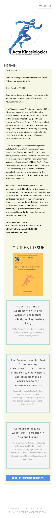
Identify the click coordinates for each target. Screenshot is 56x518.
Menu (47, 6)
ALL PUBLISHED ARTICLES (29, 478)
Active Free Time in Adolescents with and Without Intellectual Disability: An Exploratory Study (28, 315)
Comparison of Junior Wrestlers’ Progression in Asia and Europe (28, 433)
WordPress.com (37, 512)
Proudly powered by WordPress (28, 508)
